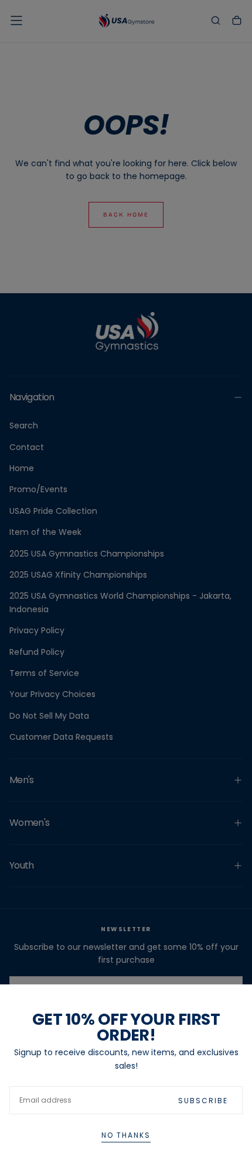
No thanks (126, 1135)
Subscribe (203, 1101)
